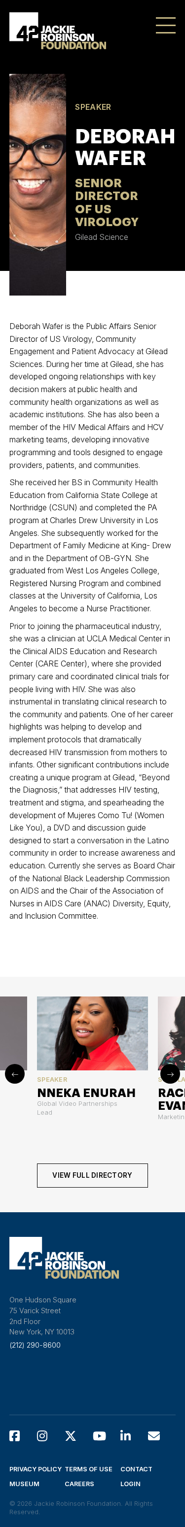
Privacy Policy (35, 1469)
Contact (136, 1469)
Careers (79, 1484)
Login (130, 1484)
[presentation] (15, 1074)
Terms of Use (88, 1469)
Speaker (93, 107)
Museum (24, 1484)
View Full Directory (92, 1175)
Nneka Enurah (86, 1093)
